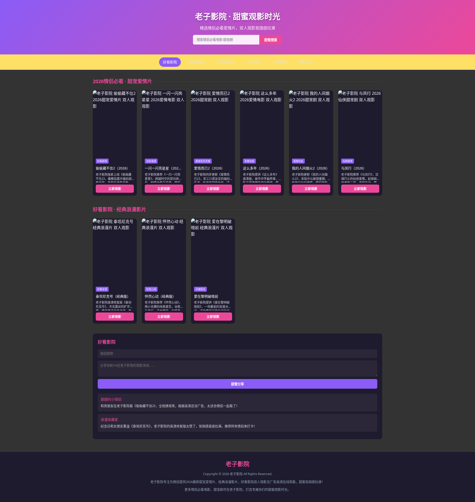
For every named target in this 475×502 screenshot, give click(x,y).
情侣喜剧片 (226, 62)
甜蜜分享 (237, 384)
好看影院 (170, 62)
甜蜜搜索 (270, 40)
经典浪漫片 (197, 62)
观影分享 (305, 62)
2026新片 (253, 62)
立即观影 (114, 188)
